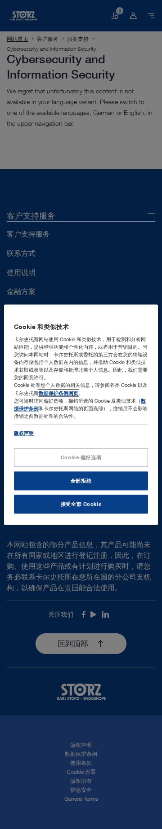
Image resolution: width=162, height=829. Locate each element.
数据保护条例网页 (58, 393)
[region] (81, 414)
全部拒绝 (81, 480)
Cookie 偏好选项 (81, 457)
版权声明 (24, 433)
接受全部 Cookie (81, 504)
